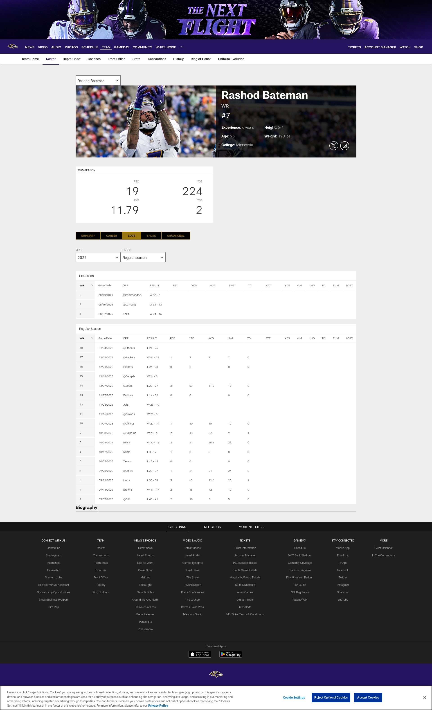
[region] (216, 698)
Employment (53, 555)
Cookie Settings (294, 697)
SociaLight (145, 584)
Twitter (343, 577)
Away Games (245, 592)
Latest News (145, 547)
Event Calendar (383, 547)
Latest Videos (192, 547)
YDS (194, 285)
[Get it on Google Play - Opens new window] (230, 656)
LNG (231, 285)
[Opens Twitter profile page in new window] (333, 146)
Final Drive (192, 570)
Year (79, 250)
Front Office (101, 577)
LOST (349, 285)
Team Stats (101, 562)
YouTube (343, 599)
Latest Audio (192, 555)
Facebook (343, 570)
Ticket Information (245, 547)
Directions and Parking (299, 577)
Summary (88, 235)
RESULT (154, 285)
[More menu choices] (181, 47)
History (101, 584)
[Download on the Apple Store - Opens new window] (199, 654)
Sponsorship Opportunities (53, 592)
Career (111, 235)
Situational (175, 235)
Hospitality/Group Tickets (245, 577)
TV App (342, 562)
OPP (125, 285)
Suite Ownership (245, 584)
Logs (131, 235)
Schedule (300, 547)
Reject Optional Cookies (331, 697)
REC (175, 285)
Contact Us (53, 547)
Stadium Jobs (53, 577)
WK (82, 285)
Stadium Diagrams (300, 570)
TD (249, 285)
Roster (101, 547)
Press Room (145, 629)
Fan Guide (300, 584)
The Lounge (192, 599)
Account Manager (245, 555)
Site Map (53, 607)
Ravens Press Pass (192, 607)
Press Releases (145, 614)
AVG (212, 285)
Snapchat (343, 592)
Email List (343, 555)
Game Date (104, 285)
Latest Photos (145, 555)
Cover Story (145, 570)
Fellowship (53, 570)
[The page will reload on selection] (98, 80)
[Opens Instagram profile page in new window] (344, 146)
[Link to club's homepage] (12, 46)
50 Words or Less (145, 607)
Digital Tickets (245, 599)
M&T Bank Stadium (300, 555)
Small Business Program (54, 599)
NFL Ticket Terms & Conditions (245, 614)
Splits (151, 235)
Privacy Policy (158, 705)
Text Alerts (245, 607)
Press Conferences (192, 592)
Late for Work (145, 562)
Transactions (101, 555)
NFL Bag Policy (300, 592)
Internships (53, 562)
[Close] (425, 697)
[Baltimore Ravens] (216, 675)
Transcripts (145, 621)
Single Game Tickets (245, 570)
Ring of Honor (100, 592)
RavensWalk (299, 599)
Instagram (343, 584)
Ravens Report (192, 584)
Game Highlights (192, 562)
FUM (336, 285)
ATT (268, 285)
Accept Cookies (368, 697)
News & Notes (145, 592)
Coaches (101, 570)
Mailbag (145, 577)
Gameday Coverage (300, 562)
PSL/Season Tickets (245, 562)
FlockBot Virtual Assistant (53, 584)
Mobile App (343, 547)
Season (126, 250)
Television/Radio (192, 614)
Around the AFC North (145, 599)
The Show (193, 577)
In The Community (383, 555)
